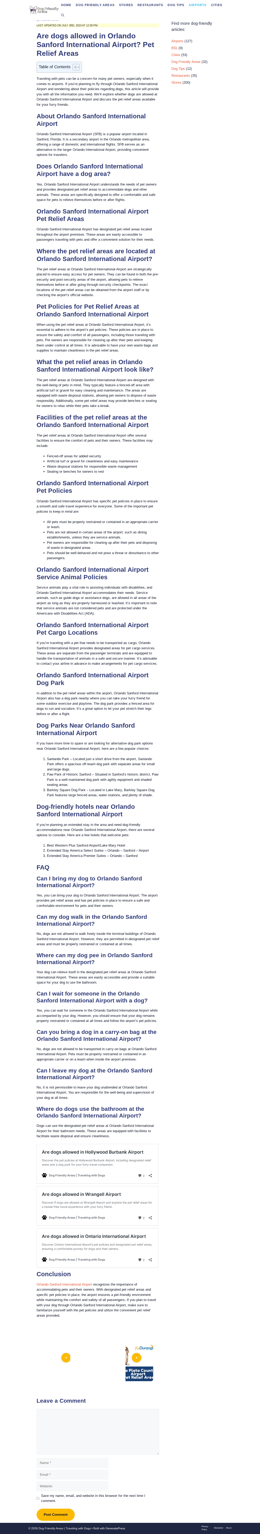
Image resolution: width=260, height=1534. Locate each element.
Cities (216, 5)
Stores (126, 5)
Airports (198, 5)
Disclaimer (218, 1528)
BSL (174, 48)
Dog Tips (176, 5)
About (229, 1528)
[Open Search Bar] (62, 15)
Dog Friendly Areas (95, 5)
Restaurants (150, 5)
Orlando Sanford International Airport (64, 1284)
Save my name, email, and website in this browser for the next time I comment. (93, 1498)
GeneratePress (115, 1528)
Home (66, 5)
